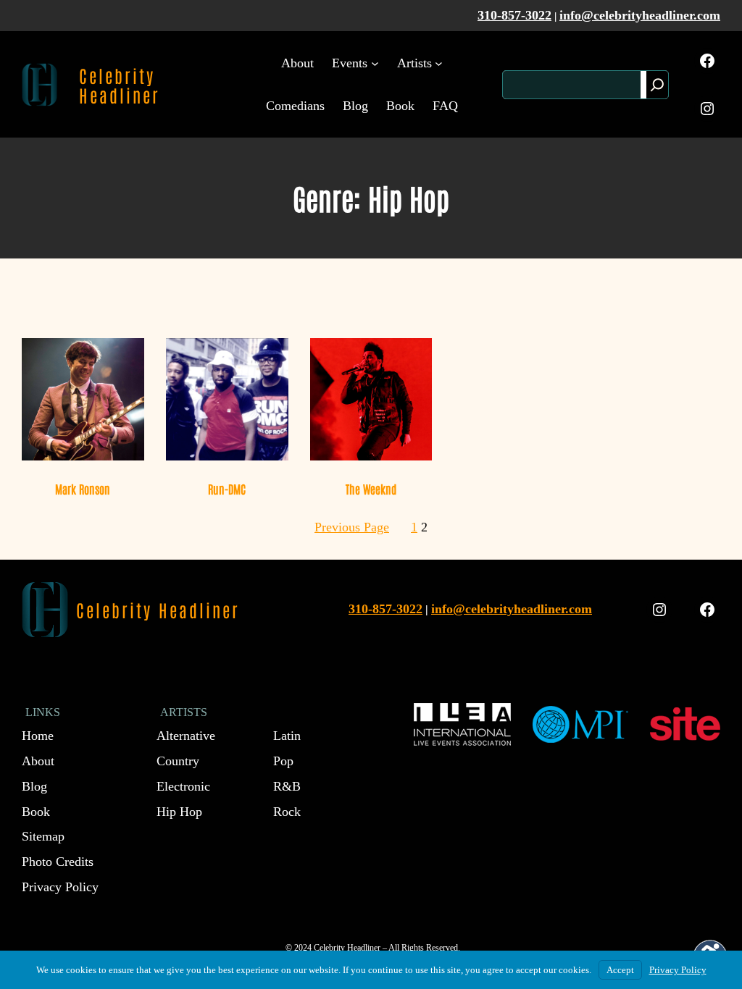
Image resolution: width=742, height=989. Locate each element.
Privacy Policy (677, 969)
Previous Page (351, 527)
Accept (620, 969)
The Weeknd (371, 488)
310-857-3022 (514, 15)
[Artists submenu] (439, 63)
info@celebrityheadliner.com (639, 15)
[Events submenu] (375, 63)
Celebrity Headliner (119, 85)
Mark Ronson (82, 488)
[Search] (657, 84)
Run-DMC (227, 488)
